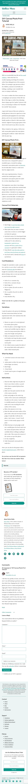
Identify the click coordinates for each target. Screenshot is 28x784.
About (6, 703)
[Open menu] (25, 9)
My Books (7, 724)
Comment (5, 624)
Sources (6, 465)
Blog (11, 58)
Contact (6, 728)
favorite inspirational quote (9, 450)
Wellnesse (7, 525)
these (22, 254)
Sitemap (6, 726)
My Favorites (8, 710)
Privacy (6, 736)
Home (6, 701)
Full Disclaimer (13, 688)
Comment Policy (11, 689)
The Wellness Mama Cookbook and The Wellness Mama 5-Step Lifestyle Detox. (14, 548)
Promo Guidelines (9, 744)
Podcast (6, 708)
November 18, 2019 (11, 575)
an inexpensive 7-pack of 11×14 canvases (13, 243)
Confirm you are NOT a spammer (12, 674)
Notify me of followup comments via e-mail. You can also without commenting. (14, 665)
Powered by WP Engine (6, 779)
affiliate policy (7, 33)
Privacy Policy (19, 688)
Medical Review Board (10, 722)
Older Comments (6, 612)
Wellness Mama (6, 58)
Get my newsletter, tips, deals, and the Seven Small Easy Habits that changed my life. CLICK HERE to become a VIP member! (14, 3)
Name (4, 646)
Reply (3, 607)
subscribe (11, 666)
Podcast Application (9, 720)
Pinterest (22, 165)
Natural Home (6, 15)
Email (4, 653)
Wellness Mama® (12, 778)
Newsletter (7, 718)
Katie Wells (6, 521)
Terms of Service (7, 688)
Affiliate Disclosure (9, 742)
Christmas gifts (11, 269)
